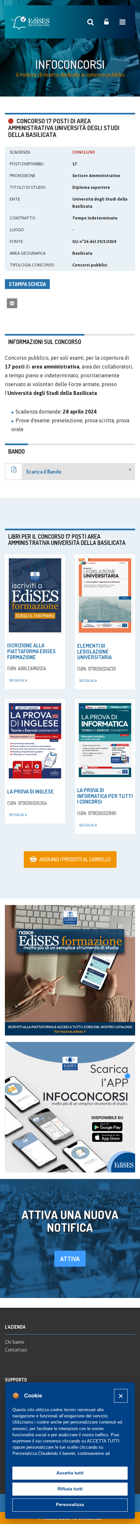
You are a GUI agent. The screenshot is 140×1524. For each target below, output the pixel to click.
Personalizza (70, 1504)
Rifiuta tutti (70, 1488)
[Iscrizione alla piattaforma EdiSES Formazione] (35, 595)
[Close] (120, 1395)
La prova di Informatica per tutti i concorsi (105, 796)
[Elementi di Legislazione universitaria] (105, 595)
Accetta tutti (70, 1473)
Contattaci (16, 1349)
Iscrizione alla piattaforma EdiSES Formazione (31, 651)
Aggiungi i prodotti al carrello (75, 859)
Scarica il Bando (44, 471)
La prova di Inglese (30, 791)
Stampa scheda (27, 284)
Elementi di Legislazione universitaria (94, 651)
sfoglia (17, 680)
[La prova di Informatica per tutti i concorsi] (105, 740)
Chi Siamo (14, 1342)
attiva (70, 1259)
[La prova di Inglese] (35, 740)
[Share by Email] (12, 303)
